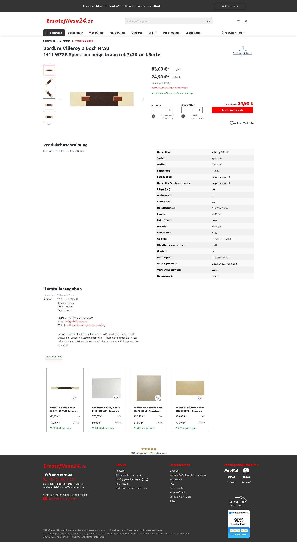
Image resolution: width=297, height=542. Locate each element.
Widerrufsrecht (178, 492)
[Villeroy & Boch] (243, 52)
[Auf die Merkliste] (74, 398)
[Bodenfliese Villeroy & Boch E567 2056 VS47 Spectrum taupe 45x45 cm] (148, 387)
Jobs (172, 501)
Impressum (176, 479)
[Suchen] (208, 21)
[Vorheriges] (60, 99)
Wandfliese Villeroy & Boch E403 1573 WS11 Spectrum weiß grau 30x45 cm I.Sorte (106, 409)
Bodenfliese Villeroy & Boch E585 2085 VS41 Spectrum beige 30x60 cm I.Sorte (190, 409)
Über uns (175, 470)
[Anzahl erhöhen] (169, 110)
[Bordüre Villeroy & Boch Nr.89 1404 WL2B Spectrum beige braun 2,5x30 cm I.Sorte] (65, 387)
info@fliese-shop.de (62, 499)
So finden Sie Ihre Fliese (129, 475)
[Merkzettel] (238, 21)
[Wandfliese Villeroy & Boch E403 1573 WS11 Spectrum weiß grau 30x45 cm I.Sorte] (106, 387)
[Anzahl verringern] (155, 110)
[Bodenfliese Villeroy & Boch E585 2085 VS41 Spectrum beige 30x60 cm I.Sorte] (190, 387)
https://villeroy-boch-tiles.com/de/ (86, 325)
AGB (172, 483)
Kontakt (120, 470)
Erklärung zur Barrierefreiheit (132, 488)
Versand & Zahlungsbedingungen (188, 475)
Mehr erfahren (230, 6)
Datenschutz (176, 488)
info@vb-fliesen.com (76, 321)
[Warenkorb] (252, 20)
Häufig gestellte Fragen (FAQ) (132, 479)
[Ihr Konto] (246, 21)
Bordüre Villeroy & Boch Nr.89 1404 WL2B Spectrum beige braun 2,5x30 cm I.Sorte (64, 409)
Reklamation (122, 483)
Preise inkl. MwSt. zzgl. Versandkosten (170, 87)
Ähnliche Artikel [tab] (53, 356)
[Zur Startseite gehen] (69, 20)
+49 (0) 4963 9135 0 (62, 479)
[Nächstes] (143, 99)
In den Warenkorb (232, 109)
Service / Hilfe (234, 32)
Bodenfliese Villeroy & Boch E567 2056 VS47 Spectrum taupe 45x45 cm (148, 409)
